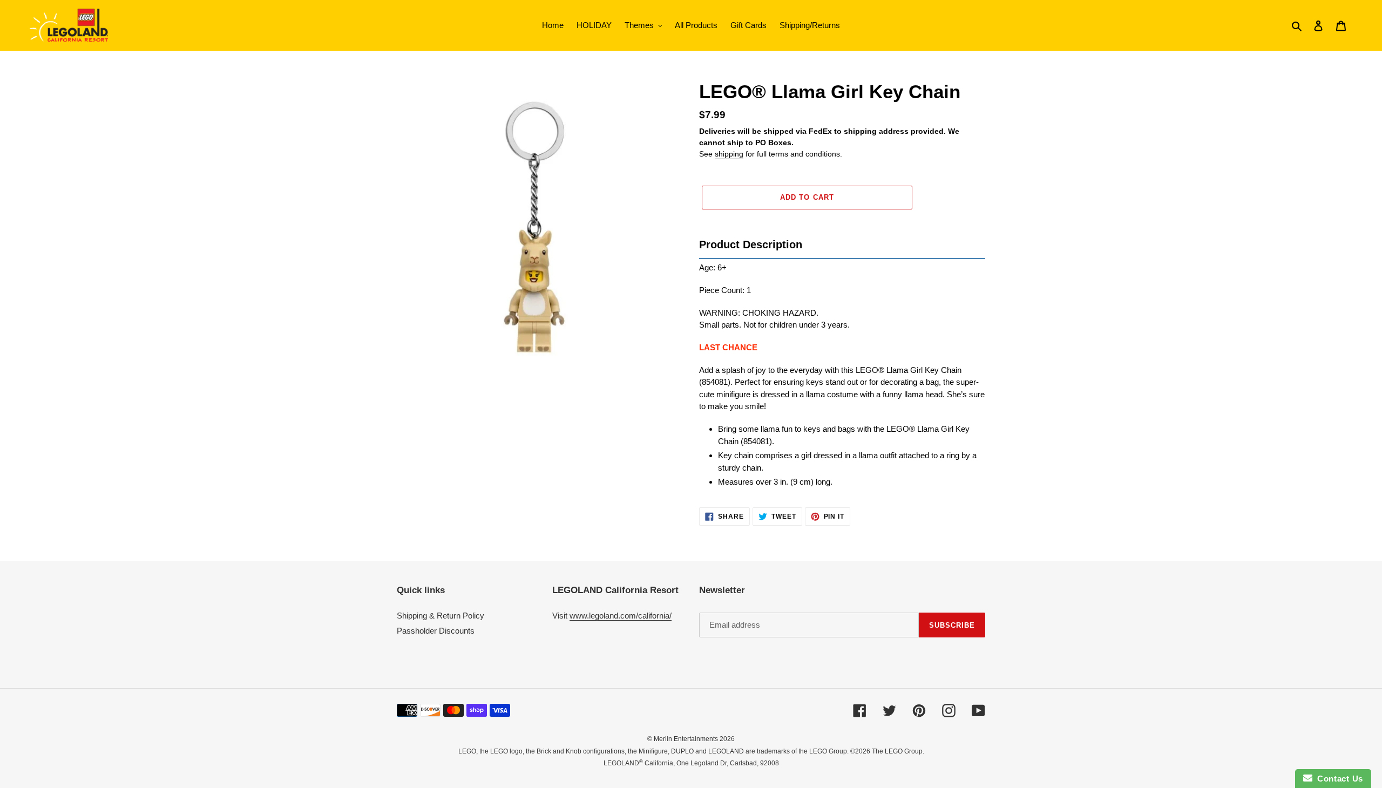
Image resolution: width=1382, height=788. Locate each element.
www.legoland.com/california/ (621, 615)
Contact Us (1337, 778)
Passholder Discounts (436, 630)
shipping (729, 154)
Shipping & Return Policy (440, 615)
